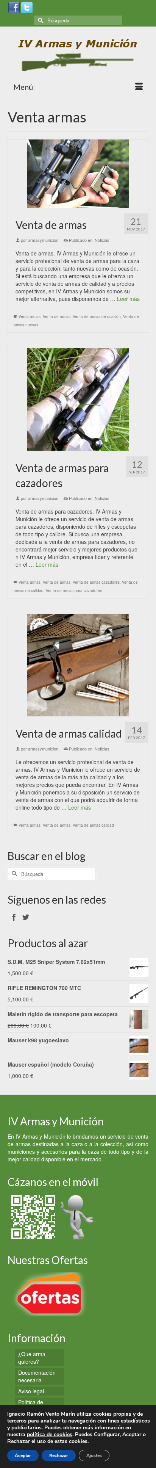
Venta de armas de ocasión (97, 316)
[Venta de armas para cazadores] (78, 399)
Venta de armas (56, 316)
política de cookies (49, 1434)
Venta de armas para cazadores (74, 590)
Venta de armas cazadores (96, 582)
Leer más (128, 298)
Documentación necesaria (37, 1376)
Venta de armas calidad (93, 825)
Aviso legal (31, 1391)
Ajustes (94, 1455)
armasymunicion (43, 240)
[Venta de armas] (78, 173)
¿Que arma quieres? (31, 1357)
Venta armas (30, 316)
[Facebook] (14, 7)
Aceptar (23, 1455)
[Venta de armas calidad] (78, 665)
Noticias (102, 240)
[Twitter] (26, 7)
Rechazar (58, 1455)
